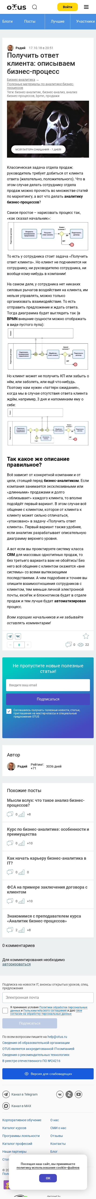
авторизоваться (16, 964)
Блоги (7, 21)
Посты (29, 21)
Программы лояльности (21, 1136)
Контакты (58, 1144)
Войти (67, 7)
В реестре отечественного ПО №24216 (31, 1061)
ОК (48, 1178)
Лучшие (57, 21)
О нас (54, 1120)
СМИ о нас (58, 1128)
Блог (54, 1151)
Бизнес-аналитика (21, 79)
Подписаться (48, 699)
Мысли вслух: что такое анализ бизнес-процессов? (46, 803)
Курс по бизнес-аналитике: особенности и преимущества (48, 832)
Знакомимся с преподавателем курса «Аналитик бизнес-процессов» (44, 918)
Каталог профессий (17, 1144)
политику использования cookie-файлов (48, 1167)
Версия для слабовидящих (51, 1074)
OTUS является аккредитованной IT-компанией (38, 1049)
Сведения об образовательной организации (36, 1043)
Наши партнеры (14, 1151)
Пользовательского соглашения (45, 1010)
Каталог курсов (14, 1128)
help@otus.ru (57, 1037)
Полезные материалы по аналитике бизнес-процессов (40, 86)
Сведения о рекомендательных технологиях (35, 1055)
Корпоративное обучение (21, 1120)
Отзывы (56, 1136)
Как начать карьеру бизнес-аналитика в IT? (46, 860)
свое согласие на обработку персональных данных (46, 1012)
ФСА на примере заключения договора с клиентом (47, 889)
